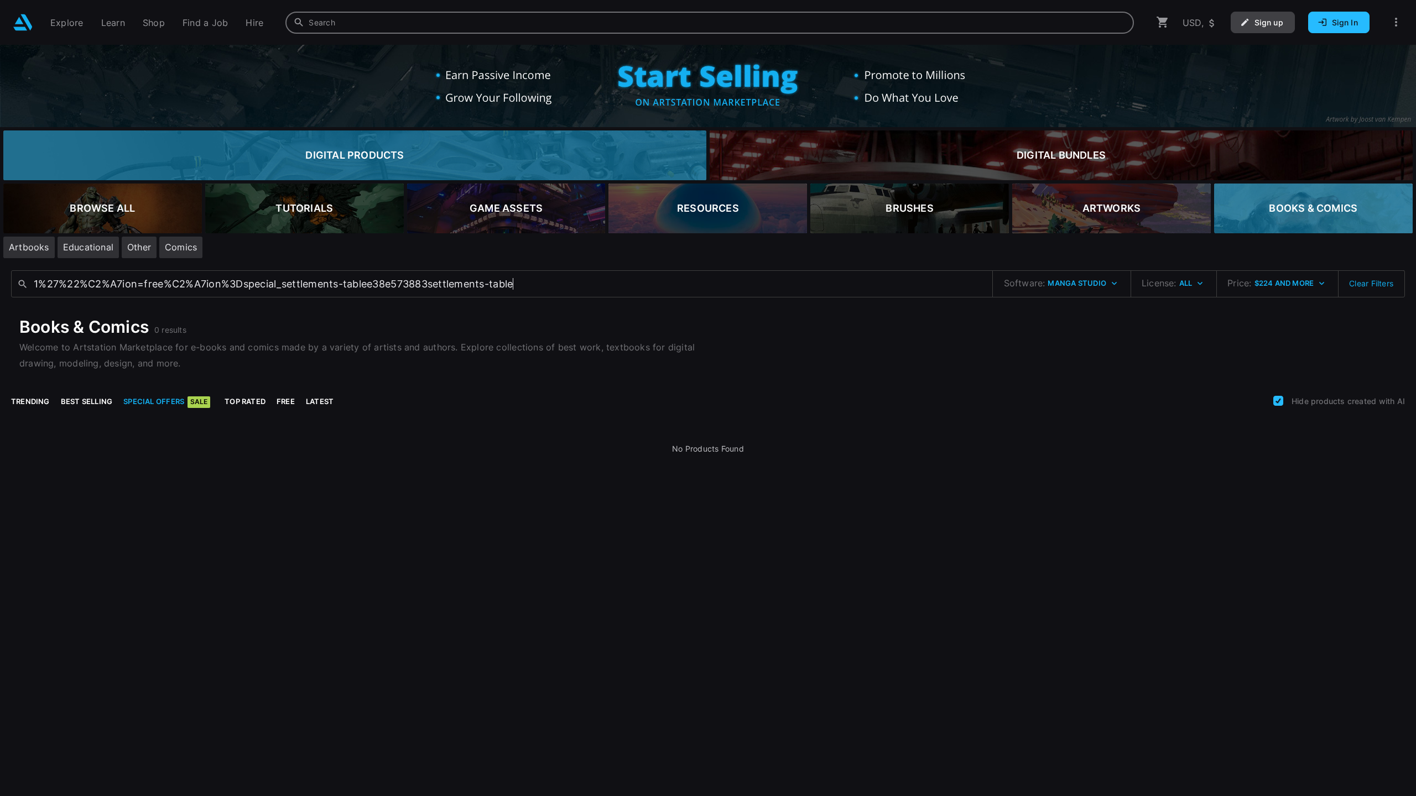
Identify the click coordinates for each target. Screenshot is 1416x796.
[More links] (1396, 22)
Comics (181, 247)
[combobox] (709, 23)
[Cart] (1162, 22)
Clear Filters (1371, 283)
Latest (320, 401)
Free (286, 401)
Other (139, 247)
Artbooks (29, 247)
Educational (88, 247)
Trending (30, 401)
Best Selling (87, 401)
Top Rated (245, 401)
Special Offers (165, 401)
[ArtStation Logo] (23, 22)
